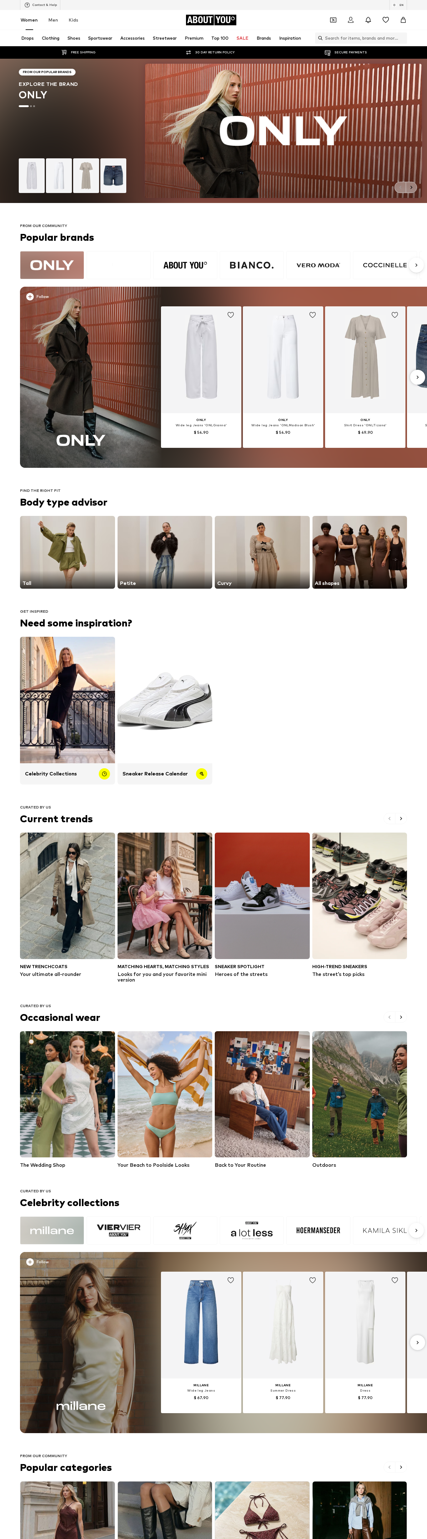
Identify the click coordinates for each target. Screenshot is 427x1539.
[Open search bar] (319, 38)
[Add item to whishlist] (230, 315)
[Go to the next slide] (411, 187)
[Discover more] (81, 377)
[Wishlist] (385, 20)
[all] (221, 265)
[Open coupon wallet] (333, 20)
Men (53, 19)
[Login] (350, 20)
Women (29, 19)
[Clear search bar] (402, 38)
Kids (73, 19)
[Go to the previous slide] (400, 187)
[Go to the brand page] (213, 131)
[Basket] (403, 20)
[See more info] (85, 297)
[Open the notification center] (368, 20)
